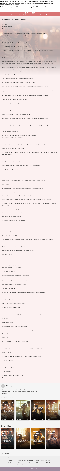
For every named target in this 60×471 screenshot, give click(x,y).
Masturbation (49, 14)
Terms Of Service (31, 468)
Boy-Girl (25, 14)
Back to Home (5, 453)
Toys (37, 462)
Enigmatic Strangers (21, 460)
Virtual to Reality (29, 460)
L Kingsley (5, 24)
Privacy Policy (24, 468)
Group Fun (47, 462)
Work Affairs (18, 14)
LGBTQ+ (28, 462)
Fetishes (31, 14)
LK (3, 386)
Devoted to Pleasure (39, 14)
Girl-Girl (18, 462)
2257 (37, 468)
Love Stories (11, 14)
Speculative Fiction (21, 464)
